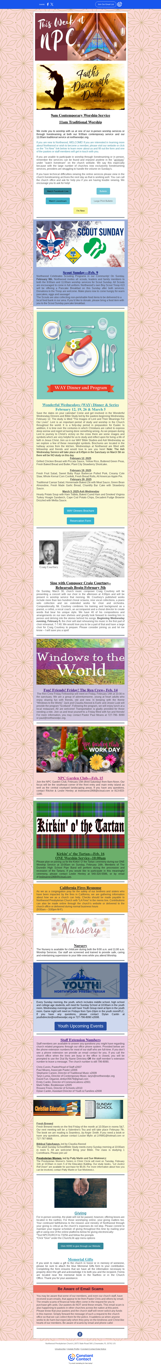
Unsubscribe (60, 1349)
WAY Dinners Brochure (80, 510)
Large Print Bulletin (103, 201)
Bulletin (103, 191)
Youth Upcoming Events (80, 1026)
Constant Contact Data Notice (93, 1349)
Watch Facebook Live (57, 191)
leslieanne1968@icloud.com (55, 876)
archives (119, 159)
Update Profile (73, 1349)
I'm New (81, 210)
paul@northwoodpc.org (52, 718)
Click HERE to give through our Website (80, 1246)
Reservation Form (80, 520)
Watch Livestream (58, 201)
